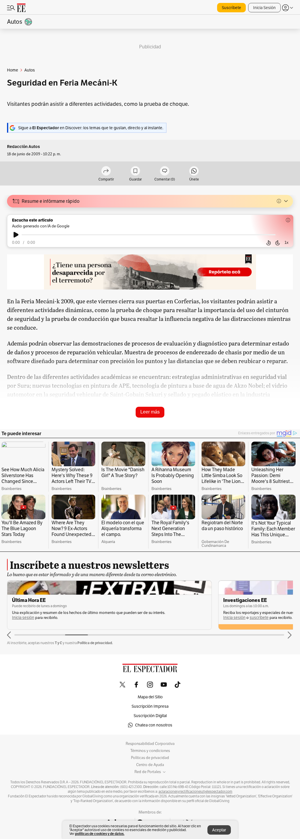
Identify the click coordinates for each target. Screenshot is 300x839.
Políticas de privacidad (150, 758)
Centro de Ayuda (150, 765)
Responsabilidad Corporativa (150, 744)
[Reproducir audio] (16, 234)
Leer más (150, 411)
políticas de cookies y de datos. (100, 833)
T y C (58, 643)
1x (286, 242)
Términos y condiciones (150, 751)
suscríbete (259, 617)
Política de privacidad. (95, 643)
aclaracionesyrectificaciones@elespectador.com (195, 791)
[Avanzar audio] (277, 242)
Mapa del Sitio (150, 697)
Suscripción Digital (150, 715)
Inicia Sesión (264, 7)
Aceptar (219, 830)
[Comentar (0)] (164, 171)
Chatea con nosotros (153, 725)
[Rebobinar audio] (268, 242)
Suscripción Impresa (150, 706)
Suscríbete (231, 7)
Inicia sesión (23, 617)
